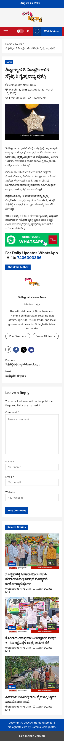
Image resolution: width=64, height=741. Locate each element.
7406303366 (29, 257)
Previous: (22, 362)
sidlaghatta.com (17, 727)
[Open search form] (28, 31)
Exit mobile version (32, 736)
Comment (12, 412)
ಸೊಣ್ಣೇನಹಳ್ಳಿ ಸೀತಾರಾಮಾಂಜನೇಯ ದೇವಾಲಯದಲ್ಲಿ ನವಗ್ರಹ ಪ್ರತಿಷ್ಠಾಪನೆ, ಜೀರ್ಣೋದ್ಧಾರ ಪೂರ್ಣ (26, 579)
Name (10, 461)
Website (10, 492)
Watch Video (52, 31)
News (9, 61)
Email (9, 476)
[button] (5, 30)
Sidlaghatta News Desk (22, 85)
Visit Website (17, 336)
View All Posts (45, 336)
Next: (15, 373)
